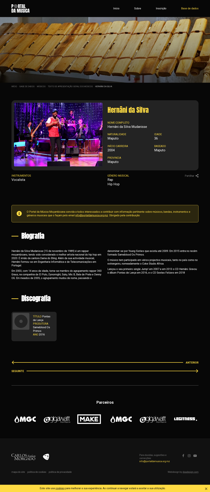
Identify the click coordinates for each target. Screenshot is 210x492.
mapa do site (18, 472)
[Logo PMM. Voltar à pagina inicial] (20, 8)
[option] (25, 419)
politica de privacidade (60, 472)
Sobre (137, 8)
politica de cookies (36, 472)
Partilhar (190, 175)
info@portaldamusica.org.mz (91, 215)
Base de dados (190, 8)
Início (116, 8)
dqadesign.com (191, 472)
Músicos (41, 86)
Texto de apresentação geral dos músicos (70, 86)
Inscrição (161, 8)
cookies (60, 488)
